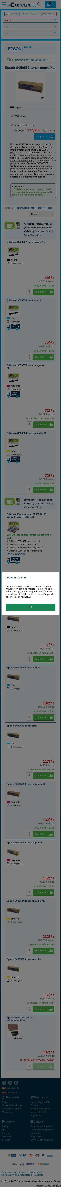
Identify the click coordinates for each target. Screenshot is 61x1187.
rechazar (25, 596)
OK (30, 607)
